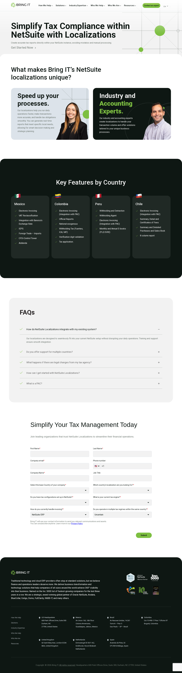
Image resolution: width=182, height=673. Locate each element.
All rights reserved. (67, 665)
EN (165, 6)
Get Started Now (22, 47)
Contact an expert (151, 5)
